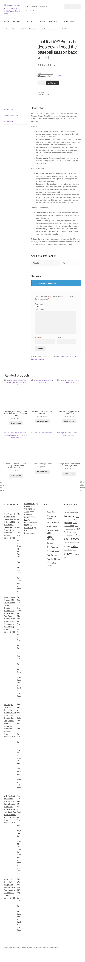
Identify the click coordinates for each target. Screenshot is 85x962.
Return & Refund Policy (53, 531)
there (74, 550)
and (73, 512)
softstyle (77, 542)
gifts (65, 522)
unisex (68, 553)
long (75, 529)
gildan (69, 522)
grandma (75, 523)
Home (6, 21)
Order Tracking (30, 11)
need (70, 532)
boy (65, 520)
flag (76, 520)
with (74, 554)
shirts (79, 535)
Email (59, 337)
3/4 (65, 512)
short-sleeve (71, 538)
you (65, 557)
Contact (50, 543)
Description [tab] (8, 109)
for (78, 520)
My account (43, 6)
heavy (76, 526)
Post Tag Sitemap (53, 559)
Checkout (34, 6)
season (71, 535)
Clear (59, 75)
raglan (66, 535)
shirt (75, 534)
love (78, 528)
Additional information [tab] (12, 115)
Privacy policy (52, 526)
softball (72, 542)
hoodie (66, 529)
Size (39, 73)
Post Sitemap (52, 555)
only (73, 532)
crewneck (72, 520)
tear (65, 550)
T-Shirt (14, 29)
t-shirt (74, 546)
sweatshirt (67, 547)
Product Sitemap (53, 551)
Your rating (39, 304)
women (77, 554)
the (71, 550)
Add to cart (52, 83)
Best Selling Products (20, 21)
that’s (68, 550)
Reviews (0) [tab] (8, 121)
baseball (69, 516)
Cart (27, 6)
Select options (16, 423)
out (75, 532)
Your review (40, 309)
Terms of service (53, 522)
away (76, 512)
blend (77, 517)
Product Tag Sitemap (51, 564)
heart (72, 525)
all (71, 512)
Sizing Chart (51, 512)
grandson (67, 526)
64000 (68, 512)
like (72, 529)
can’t (68, 520)
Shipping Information (51, 537)
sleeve (66, 542)
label (69, 529)
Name (38, 337)
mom (66, 531)
